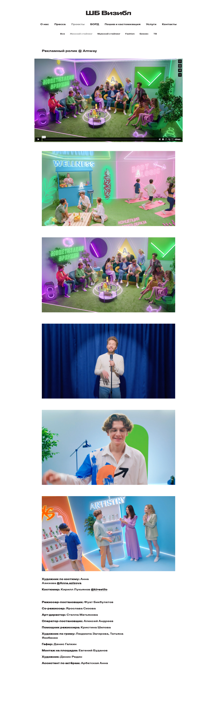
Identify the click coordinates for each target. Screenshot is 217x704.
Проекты (78, 24)
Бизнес (144, 33)
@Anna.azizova (69, 583)
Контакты (169, 24)
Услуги (151, 24)
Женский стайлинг (81, 33)
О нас (44, 24)
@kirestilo (99, 589)
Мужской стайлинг (108, 33)
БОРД (94, 24)
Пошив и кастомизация (122, 24)
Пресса (60, 24)
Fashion (130, 33)
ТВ (155, 33)
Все (62, 33)
